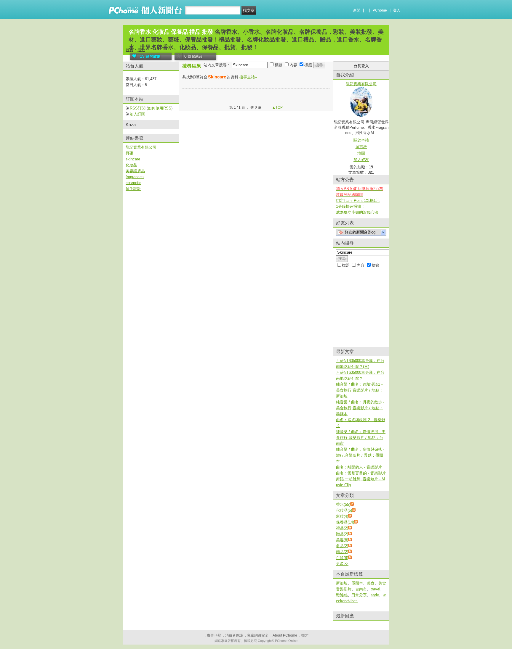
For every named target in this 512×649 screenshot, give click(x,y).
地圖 (361, 153)
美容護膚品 (135, 171)
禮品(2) (342, 528)
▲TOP (277, 107)
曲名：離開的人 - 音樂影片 (359, 467)
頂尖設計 (133, 188)
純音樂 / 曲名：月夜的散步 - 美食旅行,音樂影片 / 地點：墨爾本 (360, 408)
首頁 (129, 50)
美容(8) (342, 540)
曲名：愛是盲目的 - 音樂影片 (361, 473)
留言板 (361, 146)
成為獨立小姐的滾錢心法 (357, 212)
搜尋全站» (248, 77)
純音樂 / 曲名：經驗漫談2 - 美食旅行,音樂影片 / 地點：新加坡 (359, 390)
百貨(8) (342, 557)
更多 (342, 563)
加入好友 (361, 159)
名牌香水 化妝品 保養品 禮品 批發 (171, 32)
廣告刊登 (214, 635)
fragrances (135, 177)
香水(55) (343, 504)
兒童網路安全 (257, 635)
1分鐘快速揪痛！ (350, 206)
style (375, 595)
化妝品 (131, 165)
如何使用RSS (159, 108)
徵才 (304, 635)
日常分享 (359, 595)
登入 (396, 10)
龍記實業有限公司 (141, 147)
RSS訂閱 (137, 108)
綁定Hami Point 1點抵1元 (358, 200)
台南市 (361, 589)
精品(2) (342, 552)
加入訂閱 (137, 114)
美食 (371, 583)
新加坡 (342, 583)
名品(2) (342, 546)
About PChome (285, 635)
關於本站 (361, 140)
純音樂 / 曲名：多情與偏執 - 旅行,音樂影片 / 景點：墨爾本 (360, 455)
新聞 (356, 10)
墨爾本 (357, 583)
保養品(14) (345, 522)
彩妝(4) (342, 516)
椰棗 (129, 153)
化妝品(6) (344, 510)
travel (375, 589)
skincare (133, 159)
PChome (380, 10)
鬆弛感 (342, 595)
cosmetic (133, 183)
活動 (141, 50)
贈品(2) (342, 534)
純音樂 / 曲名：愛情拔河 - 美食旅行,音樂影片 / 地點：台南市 (360, 437)
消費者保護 (234, 635)
